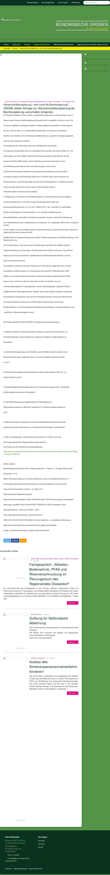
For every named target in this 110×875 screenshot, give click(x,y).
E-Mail (23, 541)
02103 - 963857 (13, 855)
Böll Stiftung (76, 2)
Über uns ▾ (16, 44)
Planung (27, 44)
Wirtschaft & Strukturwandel (63, 44)
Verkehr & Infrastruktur (42, 44)
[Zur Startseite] (11, 20)
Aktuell (6, 44)
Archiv (40, 847)
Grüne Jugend (63, 2)
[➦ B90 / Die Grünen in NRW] (96, 63)
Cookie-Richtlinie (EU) (35, 869)
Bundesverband (32, 2)
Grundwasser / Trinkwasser (18, 102)
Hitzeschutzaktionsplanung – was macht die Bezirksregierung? (35, 104)
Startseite (7, 48)
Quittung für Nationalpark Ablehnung (48, 620)
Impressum (8, 869)
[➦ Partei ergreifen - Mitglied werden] (97, 57)
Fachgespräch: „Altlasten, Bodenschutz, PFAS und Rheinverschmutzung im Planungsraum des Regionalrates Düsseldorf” (49, 574)
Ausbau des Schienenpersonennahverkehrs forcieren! (53, 666)
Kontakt (41, 840)
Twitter (7, 541)
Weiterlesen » (73, 603)
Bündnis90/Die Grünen (82, 24)
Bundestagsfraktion (48, 2)
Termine (41, 843)
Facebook (15, 541)
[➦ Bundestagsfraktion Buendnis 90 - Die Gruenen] (95, 69)
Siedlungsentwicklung (39, 102)
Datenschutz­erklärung (20, 869)
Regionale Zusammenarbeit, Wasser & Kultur (50, 559)
